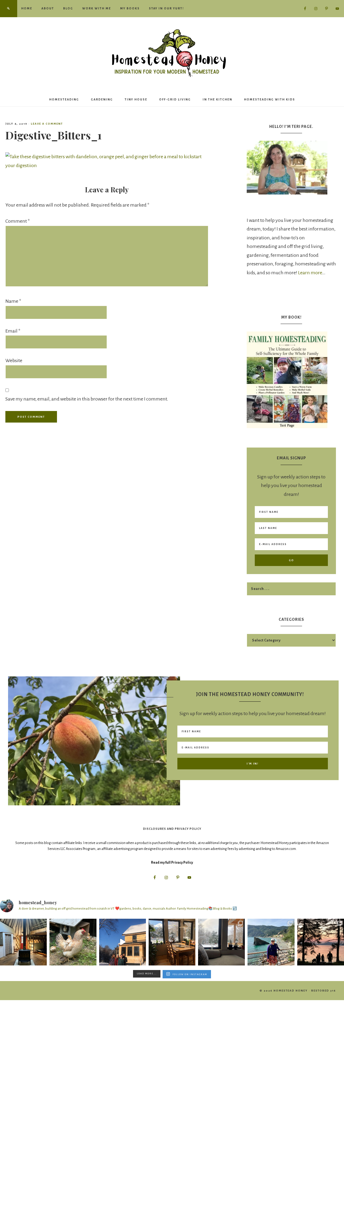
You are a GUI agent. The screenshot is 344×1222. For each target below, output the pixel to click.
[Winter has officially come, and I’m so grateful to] (221, 942)
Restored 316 (323, 990)
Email (12, 331)
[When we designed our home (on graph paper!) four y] (172, 942)
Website (13, 360)
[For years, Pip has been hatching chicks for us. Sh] (72, 942)
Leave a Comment (47, 123)
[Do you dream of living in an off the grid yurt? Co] (23, 942)
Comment (17, 221)
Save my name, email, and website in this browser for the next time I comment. (86, 399)
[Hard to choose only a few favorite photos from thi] (271, 942)
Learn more (310, 272)
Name (13, 301)
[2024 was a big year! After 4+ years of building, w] (122, 942)
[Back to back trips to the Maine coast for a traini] (320, 942)
